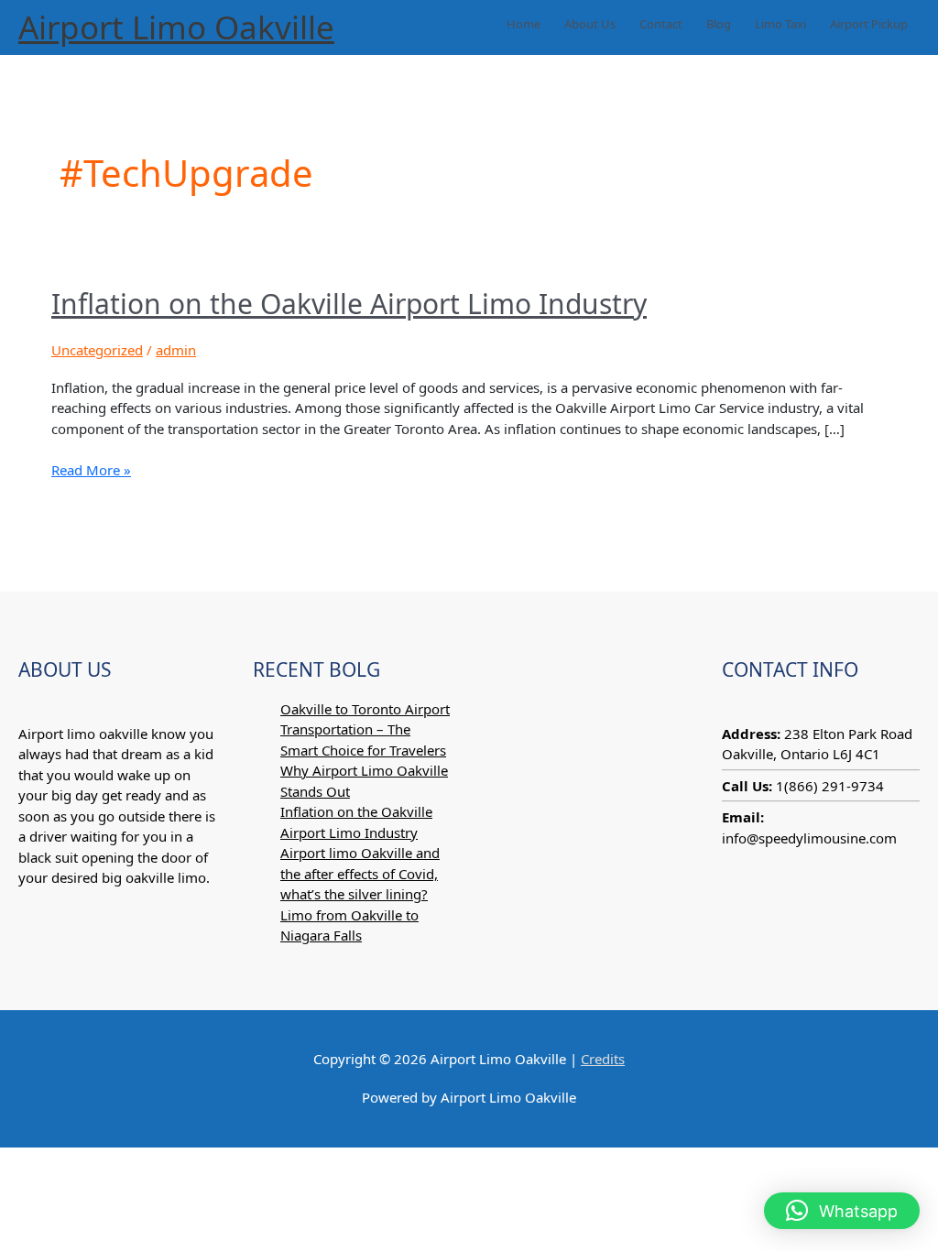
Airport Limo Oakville (176, 27)
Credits (603, 1059)
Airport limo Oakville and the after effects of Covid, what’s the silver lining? (360, 873)
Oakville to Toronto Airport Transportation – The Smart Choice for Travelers (365, 729)
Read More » (91, 469)
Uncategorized (97, 350)
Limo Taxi (780, 24)
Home (523, 24)
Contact (660, 24)
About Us (590, 24)
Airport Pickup (869, 24)
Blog (718, 24)
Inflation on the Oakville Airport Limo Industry (349, 303)
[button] (842, 1210)
